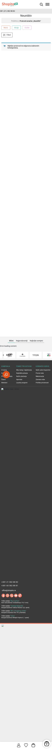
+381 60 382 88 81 (9, 586)
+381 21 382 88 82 (9, 582)
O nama (4, 370)
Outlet (27, 28)
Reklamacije (40, 376)
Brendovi (4, 383)
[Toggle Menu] (47, 4)
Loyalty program (22, 383)
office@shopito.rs (9, 590)
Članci (3, 379)
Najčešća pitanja (22, 373)
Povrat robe (40, 373)
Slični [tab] (11, 341)
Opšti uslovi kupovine (43, 370)
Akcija (16, 28)
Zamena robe (40, 379)
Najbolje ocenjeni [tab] (36, 341)
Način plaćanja (21, 376)
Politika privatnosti (42, 383)
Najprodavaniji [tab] (21, 341)
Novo (6, 28)
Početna (14, 21)
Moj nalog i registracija (24, 370)
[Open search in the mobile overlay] (41, 4)
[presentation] (3, 355)
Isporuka (19, 379)
